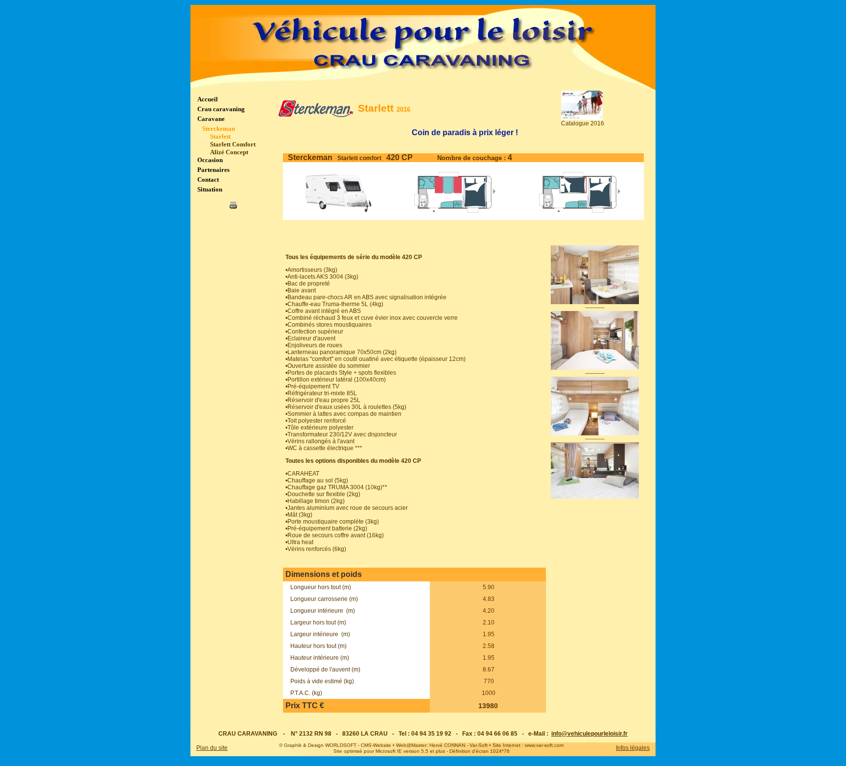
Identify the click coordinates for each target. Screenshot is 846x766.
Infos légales (633, 747)
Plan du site (212, 747)
